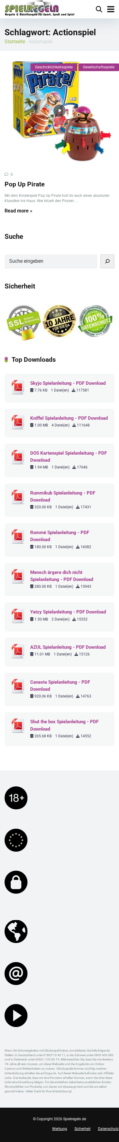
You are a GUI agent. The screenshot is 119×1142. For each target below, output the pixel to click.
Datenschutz (108, 1129)
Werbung (59, 1129)
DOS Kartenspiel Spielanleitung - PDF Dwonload (68, 456)
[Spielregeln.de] (40, 9)
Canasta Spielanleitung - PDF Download (60, 685)
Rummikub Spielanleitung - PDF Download (62, 496)
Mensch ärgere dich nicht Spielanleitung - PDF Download (61, 576)
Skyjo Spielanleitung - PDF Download (68, 383)
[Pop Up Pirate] (59, 110)
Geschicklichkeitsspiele (54, 67)
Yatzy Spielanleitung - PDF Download (68, 612)
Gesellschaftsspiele (98, 67)
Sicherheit (82, 1129)
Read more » (18, 211)
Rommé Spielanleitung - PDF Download (59, 536)
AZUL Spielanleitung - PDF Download (68, 647)
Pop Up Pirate (25, 184)
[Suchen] (107, 261)
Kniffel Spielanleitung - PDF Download (69, 418)
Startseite (15, 41)
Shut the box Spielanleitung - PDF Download (64, 725)
